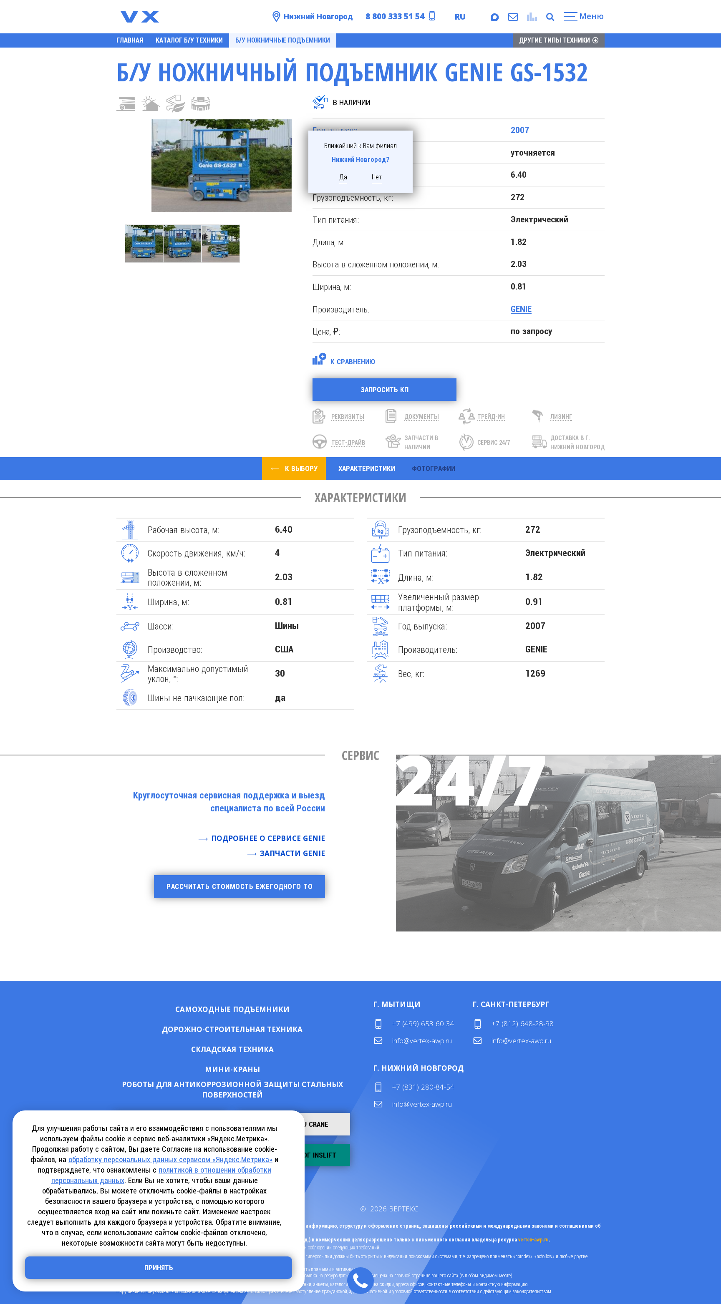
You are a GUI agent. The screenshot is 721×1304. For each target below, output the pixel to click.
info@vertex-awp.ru (422, 1040)
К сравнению (352, 361)
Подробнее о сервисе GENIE (268, 838)
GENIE (521, 309)
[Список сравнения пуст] (531, 16)
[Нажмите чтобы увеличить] (204, 165)
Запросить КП (384, 389)
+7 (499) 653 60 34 (423, 1023)
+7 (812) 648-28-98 (523, 1023)
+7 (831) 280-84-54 (423, 1087)
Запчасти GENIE (292, 853)
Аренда (259, 1009)
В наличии (352, 102)
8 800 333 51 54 (395, 16)
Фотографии (433, 468)
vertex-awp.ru (533, 1240)
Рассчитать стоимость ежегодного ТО (239, 886)
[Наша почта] (512, 17)
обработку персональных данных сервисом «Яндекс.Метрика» (170, 1159)
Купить (205, 1009)
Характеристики (366, 468)
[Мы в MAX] (494, 17)
